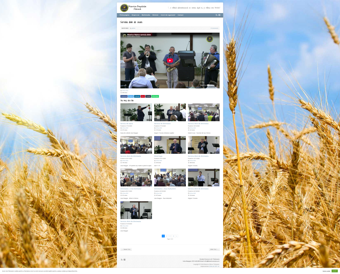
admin (133, 28)
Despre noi (135, 15)
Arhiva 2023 (125, 90)
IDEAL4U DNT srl (214, 266)
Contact (180, 15)
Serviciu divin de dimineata (198, 123)
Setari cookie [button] (326, 271)
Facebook (124, 96)
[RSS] (216, 15)
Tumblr (148, 96)
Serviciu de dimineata (162, 123)
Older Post (214, 249)
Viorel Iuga (158, 156)
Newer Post (126, 249)
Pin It (142, 96)
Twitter (131, 96)
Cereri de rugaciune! (168, 15)
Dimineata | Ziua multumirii (165, 189)
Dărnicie (155, 15)
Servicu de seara (126, 123)
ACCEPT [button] (335, 271)
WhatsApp (155, 96)
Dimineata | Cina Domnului (130, 189)
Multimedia (146, 15)
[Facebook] (219, 15)
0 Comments (209, 28)
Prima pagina (124, 15)
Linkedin (137, 96)
